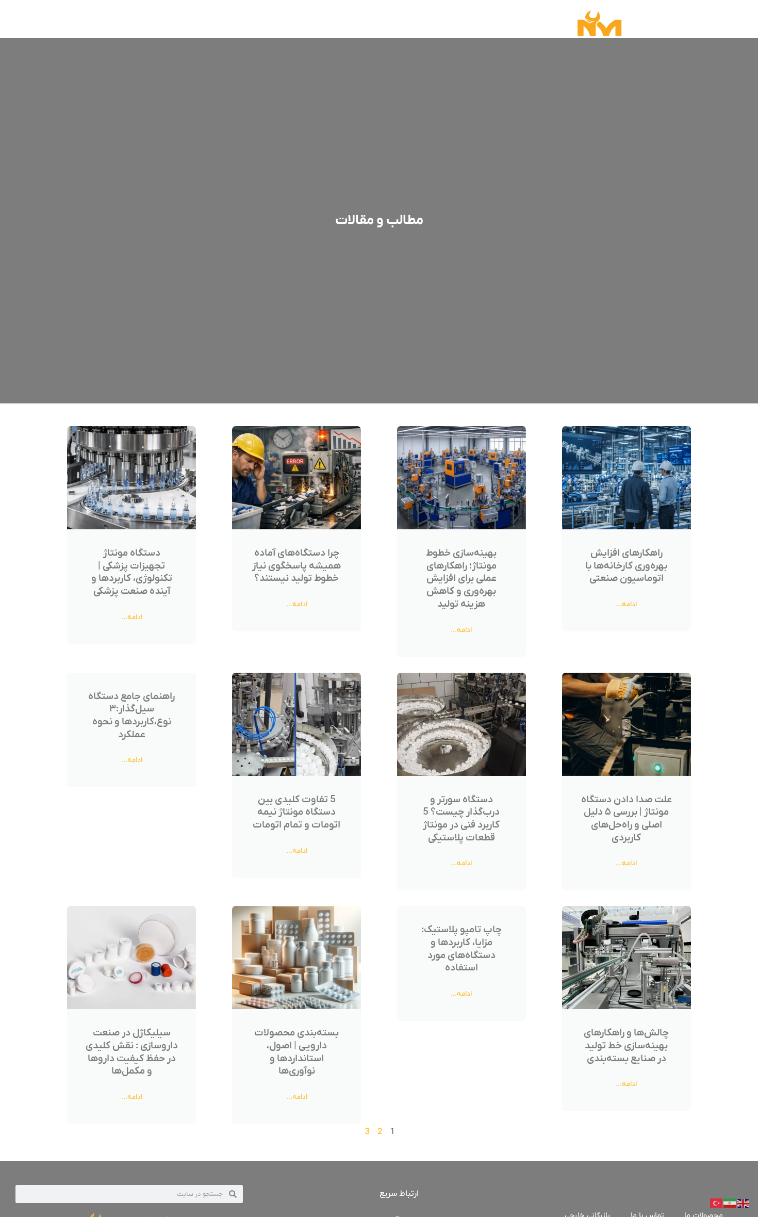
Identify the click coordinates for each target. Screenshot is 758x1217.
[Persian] (730, 1202)
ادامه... (626, 604)
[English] (743, 1202)
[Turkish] (716, 1202)
